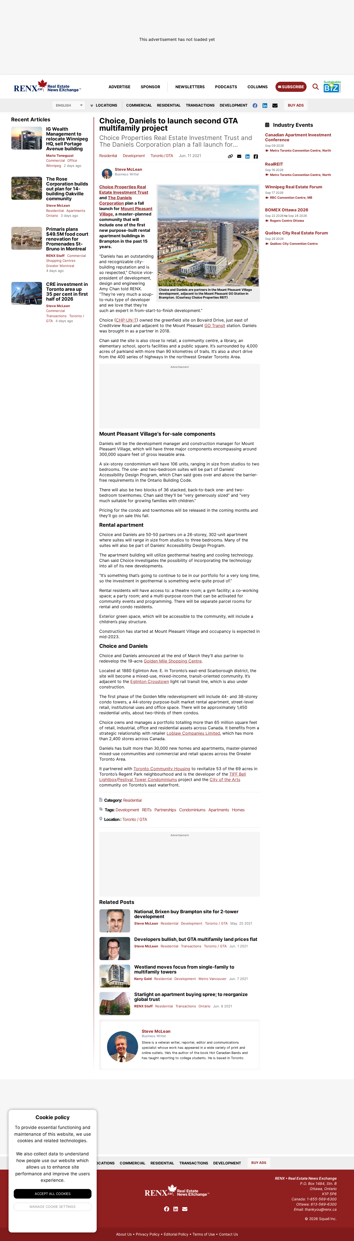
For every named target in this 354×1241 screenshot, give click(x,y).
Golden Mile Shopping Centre (173, 661)
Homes (238, 809)
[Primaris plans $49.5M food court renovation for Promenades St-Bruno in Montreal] (26, 238)
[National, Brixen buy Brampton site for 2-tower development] (114, 921)
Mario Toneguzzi (60, 155)
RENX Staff (55, 256)
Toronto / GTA (162, 155)
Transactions (200, 105)
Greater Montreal (60, 266)
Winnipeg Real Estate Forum (293, 186)
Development (233, 105)
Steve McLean (58, 205)
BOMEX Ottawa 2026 (286, 209)
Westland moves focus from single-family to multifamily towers (184, 969)
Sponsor (150, 86)
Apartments (75, 211)
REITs (146, 809)
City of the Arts (225, 779)
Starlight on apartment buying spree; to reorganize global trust (191, 997)
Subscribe (292, 86)
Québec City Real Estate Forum (296, 233)
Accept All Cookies (52, 1194)
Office (72, 160)
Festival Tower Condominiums (147, 779)
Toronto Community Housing (161, 768)
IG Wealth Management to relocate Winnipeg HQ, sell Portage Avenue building (67, 138)
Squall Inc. (328, 1218)
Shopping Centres (60, 260)
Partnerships (165, 809)
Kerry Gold (143, 979)
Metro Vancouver (212, 979)
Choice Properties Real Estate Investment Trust (123, 189)
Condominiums (192, 809)
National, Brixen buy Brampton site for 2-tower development (186, 914)
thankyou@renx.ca (321, 1209)
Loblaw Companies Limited (193, 733)
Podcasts (226, 86)
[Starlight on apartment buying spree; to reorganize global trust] (114, 1003)
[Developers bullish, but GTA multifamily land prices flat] (114, 948)
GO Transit (214, 325)
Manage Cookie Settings (53, 1207)
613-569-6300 (324, 1204)
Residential (169, 105)
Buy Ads (296, 105)
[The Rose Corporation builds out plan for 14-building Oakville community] (26, 188)
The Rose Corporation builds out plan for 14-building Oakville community (67, 188)
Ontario (52, 215)
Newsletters (190, 86)
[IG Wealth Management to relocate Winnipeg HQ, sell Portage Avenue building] (26, 138)
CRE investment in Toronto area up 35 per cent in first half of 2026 (67, 291)
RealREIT (274, 164)
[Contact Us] (277, 105)
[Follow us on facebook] (258, 105)
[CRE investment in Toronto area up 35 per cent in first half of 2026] (26, 293)
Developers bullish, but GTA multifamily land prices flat (195, 939)
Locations (106, 105)
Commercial (139, 105)
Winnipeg (53, 166)
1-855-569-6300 (322, 1199)
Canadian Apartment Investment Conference (298, 137)
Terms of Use (204, 1234)
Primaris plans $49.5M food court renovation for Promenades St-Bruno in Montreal (67, 238)
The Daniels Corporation (115, 200)
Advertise (119, 86)
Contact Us (228, 1234)
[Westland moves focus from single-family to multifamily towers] (114, 976)
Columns (257, 86)
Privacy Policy (148, 1234)
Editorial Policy (176, 1234)
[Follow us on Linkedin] (267, 105)
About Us (124, 1234)
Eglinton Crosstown (149, 681)
